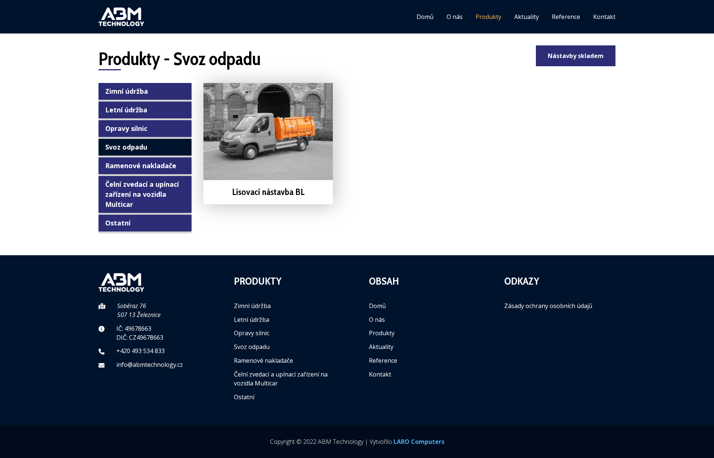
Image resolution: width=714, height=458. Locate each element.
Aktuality (526, 17)
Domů (425, 17)
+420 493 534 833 (140, 351)
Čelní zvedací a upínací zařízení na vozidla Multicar (142, 194)
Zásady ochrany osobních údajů (548, 306)
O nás (455, 17)
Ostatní (118, 222)
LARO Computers (418, 442)
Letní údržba (126, 109)
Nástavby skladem (576, 56)
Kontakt (604, 17)
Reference (566, 17)
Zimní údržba (126, 91)
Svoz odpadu (126, 146)
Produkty (488, 17)
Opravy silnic (126, 128)
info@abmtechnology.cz (149, 365)
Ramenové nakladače (140, 165)
